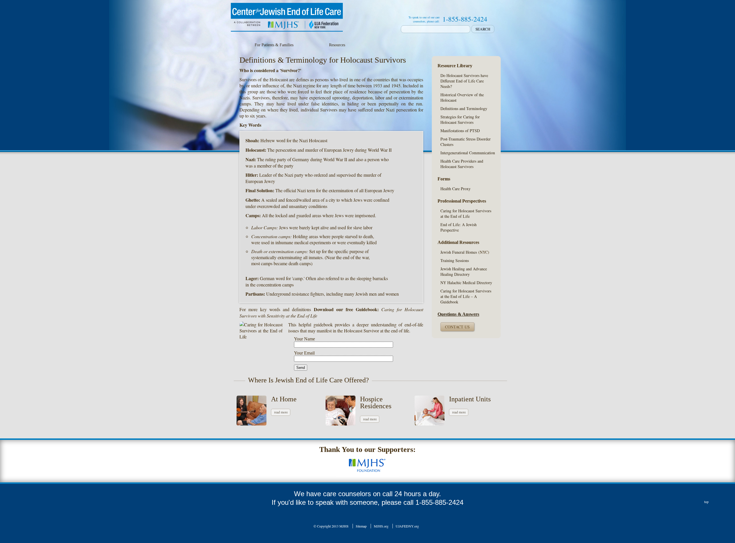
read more (281, 412)
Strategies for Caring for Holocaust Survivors (460, 119)
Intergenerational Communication (467, 152)
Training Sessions (454, 260)
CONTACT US (457, 327)
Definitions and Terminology (463, 108)
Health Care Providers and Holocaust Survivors (461, 163)
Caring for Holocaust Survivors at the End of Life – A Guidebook (465, 296)
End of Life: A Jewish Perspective (458, 227)
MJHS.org (381, 526)
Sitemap (361, 526)
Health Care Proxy (455, 188)
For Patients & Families (274, 45)
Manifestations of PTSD (460, 130)
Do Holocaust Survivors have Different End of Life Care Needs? (464, 81)
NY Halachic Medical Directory (466, 282)
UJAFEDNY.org (407, 526)
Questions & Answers (458, 314)
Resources (337, 45)
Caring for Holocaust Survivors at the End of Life (465, 213)
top (706, 501)
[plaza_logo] (367, 462)
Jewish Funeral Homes (458, 252)
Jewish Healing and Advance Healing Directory (463, 271)
